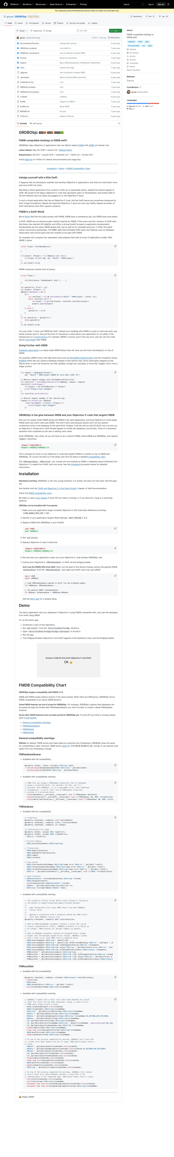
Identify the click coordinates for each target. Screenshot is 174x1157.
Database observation (29, 350)
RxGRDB (22, 360)
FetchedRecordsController (81, 358)
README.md (25, 111)
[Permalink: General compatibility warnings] (17, 738)
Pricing (83, 4)
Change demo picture (68, 43)
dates (64, 746)
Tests (22, 68)
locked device (41, 337)
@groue (28, 159)
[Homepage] (6, 4)
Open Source (56, 4)
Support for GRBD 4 (67, 102)
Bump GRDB (64, 106)
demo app (34, 599)
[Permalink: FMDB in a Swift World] (17, 211)
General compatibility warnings (37, 722)
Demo (61, 168)
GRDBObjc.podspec (28, 87)
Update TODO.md (67, 116)
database (131, 42)
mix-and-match (133, 46)
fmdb (140, 42)
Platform (14, 4)
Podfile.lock (24, 106)
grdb (147, 42)
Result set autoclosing (68, 58)
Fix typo (63, 111)
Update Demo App (33, 38)
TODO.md (24, 116)
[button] (115, 246)
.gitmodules (24, 77)
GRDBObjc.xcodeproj (28, 48)
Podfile (22, 102)
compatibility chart (96, 457)
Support (23, 63)
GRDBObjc (21, 16)
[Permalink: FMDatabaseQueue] (17, 754)
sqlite (150, 46)
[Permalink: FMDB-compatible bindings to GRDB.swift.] (17, 140)
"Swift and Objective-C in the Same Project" (57, 488)
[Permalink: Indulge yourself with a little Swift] (17, 177)
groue (10, 16)
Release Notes (65, 150)
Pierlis (27, 216)
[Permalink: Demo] (17, 605)
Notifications (137, 16)
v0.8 (61, 82)
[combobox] (93, 30)
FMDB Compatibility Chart (78, 168)
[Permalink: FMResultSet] (17, 966)
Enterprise (71, 4)
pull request (42, 498)
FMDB (81, 145)
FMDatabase (28, 729)
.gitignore (23, 72)
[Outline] (119, 123)
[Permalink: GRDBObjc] (17, 132)
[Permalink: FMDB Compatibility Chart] (17, 685)
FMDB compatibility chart (40, 493)
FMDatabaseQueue (31, 726)
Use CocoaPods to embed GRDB (72, 53)
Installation (52, 168)
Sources (23, 58)
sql (144, 46)
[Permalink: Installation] (17, 474)
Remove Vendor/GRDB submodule (73, 77)
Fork (151, 16)
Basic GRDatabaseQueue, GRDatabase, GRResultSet (80, 63)
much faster (30, 340)
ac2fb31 (94, 38)
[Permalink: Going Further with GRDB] (17, 345)
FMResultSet (28, 732)
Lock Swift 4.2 (65, 48)
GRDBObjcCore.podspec (29, 92)
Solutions (27, 4)
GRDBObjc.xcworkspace (29, 53)
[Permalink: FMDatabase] (17, 806)
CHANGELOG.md (26, 82)
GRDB (91, 145)
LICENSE (23, 97)
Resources (41, 4)
